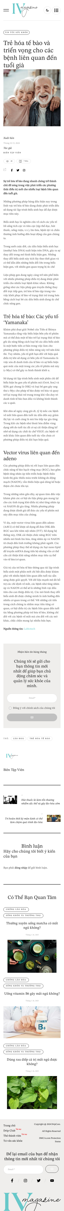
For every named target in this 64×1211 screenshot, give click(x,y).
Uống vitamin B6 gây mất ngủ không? (32, 994)
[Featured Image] (32, 956)
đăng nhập (21, 868)
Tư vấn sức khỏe (12, 1141)
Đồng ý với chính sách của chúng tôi (34, 708)
